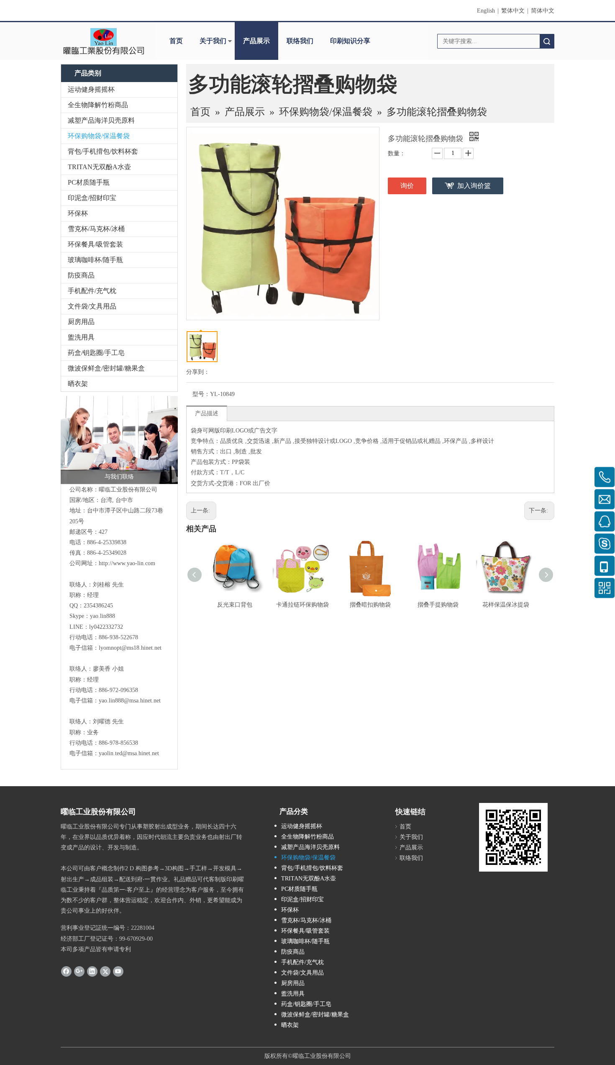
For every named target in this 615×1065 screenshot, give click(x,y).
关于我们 (213, 40)
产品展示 (256, 40)
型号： (201, 394)
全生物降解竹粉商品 (98, 104)
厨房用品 (81, 321)
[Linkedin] (92, 971)
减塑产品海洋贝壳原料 (101, 120)
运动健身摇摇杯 (91, 89)
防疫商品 (81, 275)
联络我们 (300, 40)
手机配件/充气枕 (92, 290)
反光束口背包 (234, 605)
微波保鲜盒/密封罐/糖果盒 (106, 368)
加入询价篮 (474, 185)
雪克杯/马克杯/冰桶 (96, 228)
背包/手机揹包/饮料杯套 (103, 151)
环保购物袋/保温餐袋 (99, 135)
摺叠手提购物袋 (438, 605)
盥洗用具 (81, 337)
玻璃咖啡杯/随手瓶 (95, 259)
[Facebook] (66, 971)
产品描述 (206, 413)
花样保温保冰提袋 (505, 605)
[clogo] (103, 41)
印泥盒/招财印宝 (92, 197)
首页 (176, 40)
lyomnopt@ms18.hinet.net (130, 648)
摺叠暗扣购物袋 (370, 605)
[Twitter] (105, 971)
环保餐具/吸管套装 (95, 244)
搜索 (547, 41)
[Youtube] (118, 971)
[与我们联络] (119, 440)
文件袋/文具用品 (92, 306)
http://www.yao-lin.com (127, 563)
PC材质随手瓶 (89, 182)
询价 (407, 185)
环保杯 (78, 213)
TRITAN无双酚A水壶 (99, 166)
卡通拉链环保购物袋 (302, 605)
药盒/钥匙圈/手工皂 (96, 352)
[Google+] (79, 971)
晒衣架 (78, 383)
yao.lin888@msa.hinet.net (130, 700)
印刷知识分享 (350, 40)
